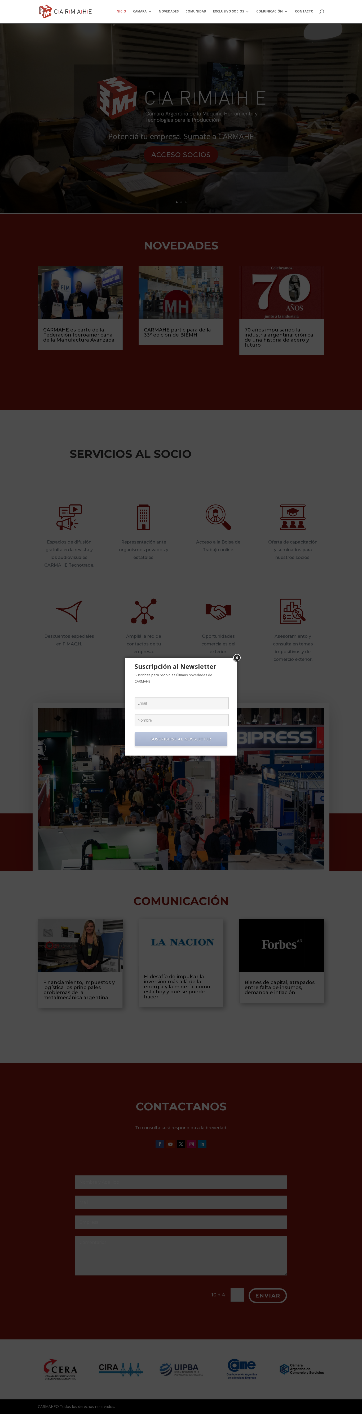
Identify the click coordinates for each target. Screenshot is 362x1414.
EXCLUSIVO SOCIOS (228, 12)
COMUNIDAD (196, 12)
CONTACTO (304, 12)
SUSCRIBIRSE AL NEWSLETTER (181, 739)
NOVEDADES (169, 12)
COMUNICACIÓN (269, 12)
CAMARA (140, 12)
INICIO (121, 12)
